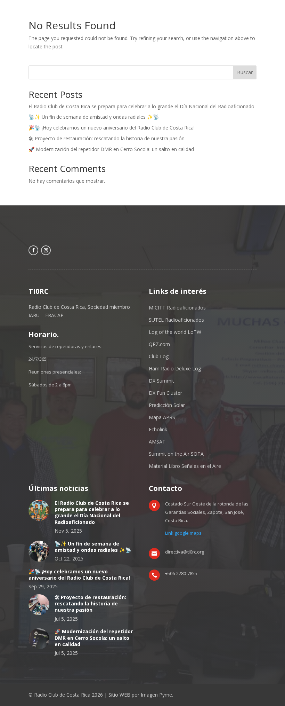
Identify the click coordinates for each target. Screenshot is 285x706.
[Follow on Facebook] (33, 250)
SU (152, 319)
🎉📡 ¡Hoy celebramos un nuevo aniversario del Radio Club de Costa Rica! (111, 127)
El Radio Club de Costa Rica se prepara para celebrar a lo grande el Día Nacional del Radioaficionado (141, 106)
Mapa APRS (162, 417)
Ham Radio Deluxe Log (175, 368)
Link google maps (183, 533)
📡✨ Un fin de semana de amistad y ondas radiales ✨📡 (93, 116)
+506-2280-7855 (181, 573)
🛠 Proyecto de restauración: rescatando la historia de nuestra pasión (106, 138)
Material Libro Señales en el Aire (185, 466)
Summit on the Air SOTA (176, 453)
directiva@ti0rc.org (184, 552)
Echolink (158, 429)
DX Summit (161, 380)
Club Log (159, 356)
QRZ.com (159, 344)
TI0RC (38, 291)
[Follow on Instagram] (46, 250)
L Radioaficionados (182, 319)
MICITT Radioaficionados (177, 307)
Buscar (245, 72)
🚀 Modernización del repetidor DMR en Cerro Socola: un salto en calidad (111, 149)
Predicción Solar (167, 405)
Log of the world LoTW (175, 332)
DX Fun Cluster (165, 393)
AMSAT (157, 441)
